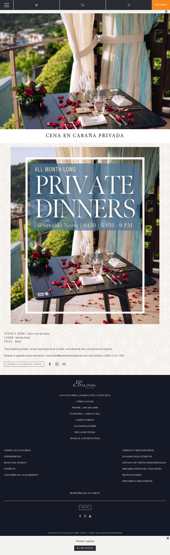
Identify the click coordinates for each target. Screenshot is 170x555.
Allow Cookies (85, 548)
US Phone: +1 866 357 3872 (85, 414)
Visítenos (161, 5)
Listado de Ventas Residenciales (144, 463)
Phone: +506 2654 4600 (85, 408)
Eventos (9, 469)
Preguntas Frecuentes (137, 481)
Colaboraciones (85, 426)
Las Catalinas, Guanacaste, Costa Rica (85, 395)
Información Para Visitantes (142, 469)
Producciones (132, 475)
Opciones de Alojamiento (21, 475)
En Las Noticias (85, 432)
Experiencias (12, 457)
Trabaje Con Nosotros (85, 438)
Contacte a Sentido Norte (24, 364)
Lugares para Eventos (137, 457)
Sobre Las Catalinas (17, 450)
